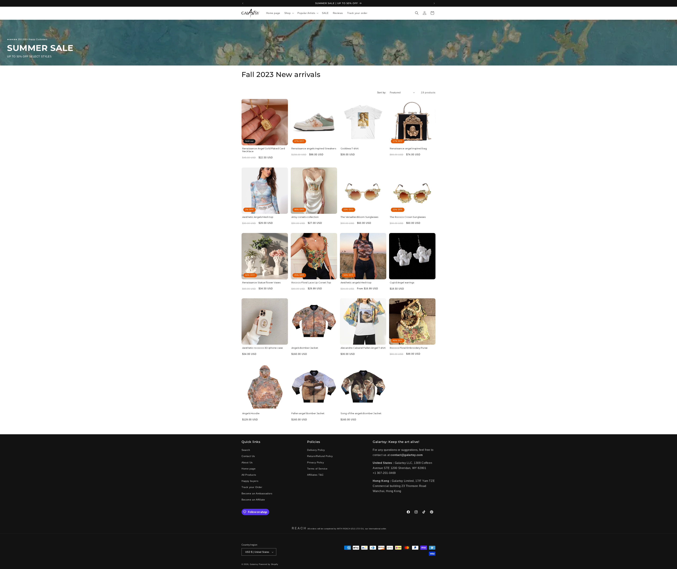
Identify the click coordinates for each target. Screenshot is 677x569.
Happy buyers (250, 481)
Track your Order (252, 487)
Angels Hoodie (251, 413)
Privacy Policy (315, 462)
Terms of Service (317, 468)
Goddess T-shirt (350, 148)
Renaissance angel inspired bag (408, 148)
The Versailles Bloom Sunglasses (359, 217)
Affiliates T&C (315, 474)
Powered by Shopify (268, 564)
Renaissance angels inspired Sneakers (313, 148)
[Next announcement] (434, 3)
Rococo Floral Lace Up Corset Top (311, 282)
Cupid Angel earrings (402, 282)
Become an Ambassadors (257, 493)
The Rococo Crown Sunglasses (408, 217)
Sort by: (381, 92)
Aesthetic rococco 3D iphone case (262, 347)
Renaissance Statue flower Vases (261, 282)
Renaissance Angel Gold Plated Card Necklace (263, 150)
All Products (249, 474)
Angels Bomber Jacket (304, 347)
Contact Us (248, 456)
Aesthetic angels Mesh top (356, 282)
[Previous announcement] (243, 3)
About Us (247, 462)
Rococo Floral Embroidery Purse (409, 347)
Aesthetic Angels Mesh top (257, 217)
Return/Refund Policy (320, 456)
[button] (288, 13)
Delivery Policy (316, 450)
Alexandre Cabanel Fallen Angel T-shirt (363, 347)
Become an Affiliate (253, 499)
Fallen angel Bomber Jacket (307, 413)
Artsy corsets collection (305, 217)
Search (246, 450)
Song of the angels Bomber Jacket (361, 413)
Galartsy (254, 564)
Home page (248, 468)
